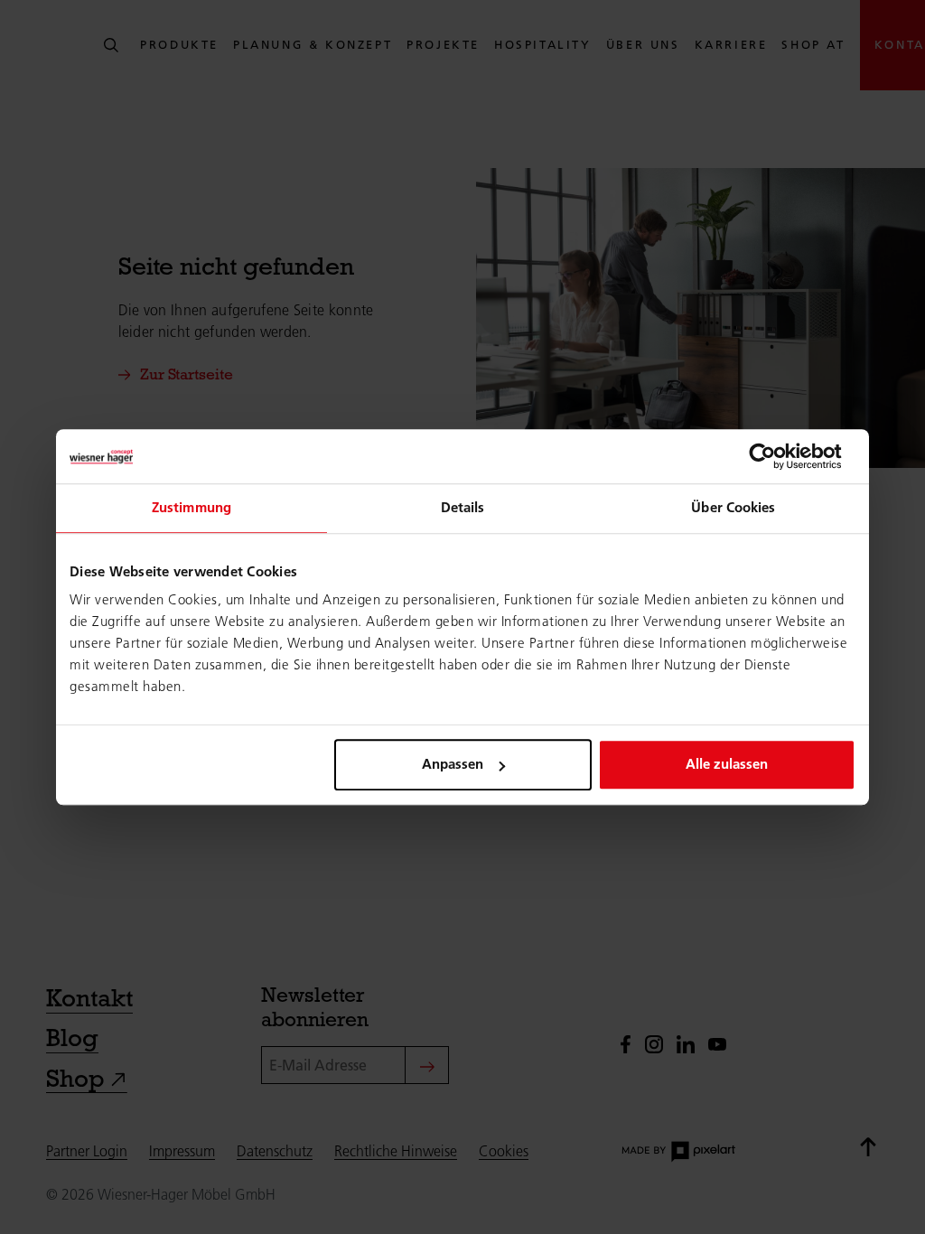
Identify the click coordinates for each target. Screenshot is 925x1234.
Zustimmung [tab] (191, 507)
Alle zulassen (727, 763)
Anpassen (452, 763)
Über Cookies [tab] (733, 507)
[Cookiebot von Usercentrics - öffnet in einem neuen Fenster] (776, 456)
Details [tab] (463, 507)
